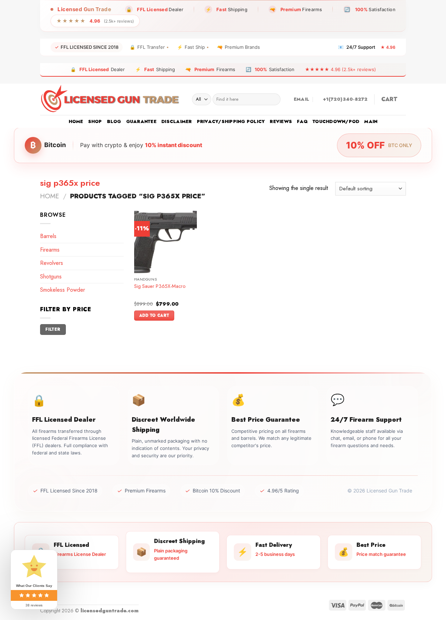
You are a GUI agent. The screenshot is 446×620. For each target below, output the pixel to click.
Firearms (50, 250)
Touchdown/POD (336, 121)
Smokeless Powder (62, 290)
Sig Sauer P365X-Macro (159, 286)
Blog (114, 121)
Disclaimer (176, 121)
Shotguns (51, 277)
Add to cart (154, 315)
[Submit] (273, 99)
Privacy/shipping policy (231, 121)
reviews (281, 121)
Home (76, 121)
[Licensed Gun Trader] (111, 99)
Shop (95, 121)
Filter (52, 329)
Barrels (48, 236)
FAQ (302, 121)
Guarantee (141, 121)
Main (370, 121)
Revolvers (51, 263)
